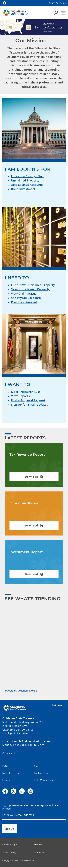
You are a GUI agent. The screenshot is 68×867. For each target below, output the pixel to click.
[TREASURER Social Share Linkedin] (22, 791)
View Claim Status (23, 293)
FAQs (5, 766)
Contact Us (9, 753)
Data (36, 766)
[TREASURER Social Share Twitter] (13, 791)
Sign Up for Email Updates (29, 404)
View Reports (20, 396)
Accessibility (9, 852)
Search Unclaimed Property (30, 289)
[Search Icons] (56, 13)
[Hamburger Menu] (63, 12)
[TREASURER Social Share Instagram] (30, 791)
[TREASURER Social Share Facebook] (5, 791)
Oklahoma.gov (10, 844)
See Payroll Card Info (26, 298)
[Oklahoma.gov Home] (4, 2)
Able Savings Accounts (27, 185)
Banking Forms (42, 773)
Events (6, 779)
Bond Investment (23, 189)
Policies (38, 844)
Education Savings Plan (27, 176)
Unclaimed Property (25, 180)
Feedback (39, 852)
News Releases (10, 773)
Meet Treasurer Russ (25, 392)
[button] (34, 476)
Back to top (57, 705)
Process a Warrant (24, 302)
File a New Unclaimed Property (33, 285)
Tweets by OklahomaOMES (21, 690)
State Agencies (57, 2)
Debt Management (44, 779)
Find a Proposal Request (28, 400)
